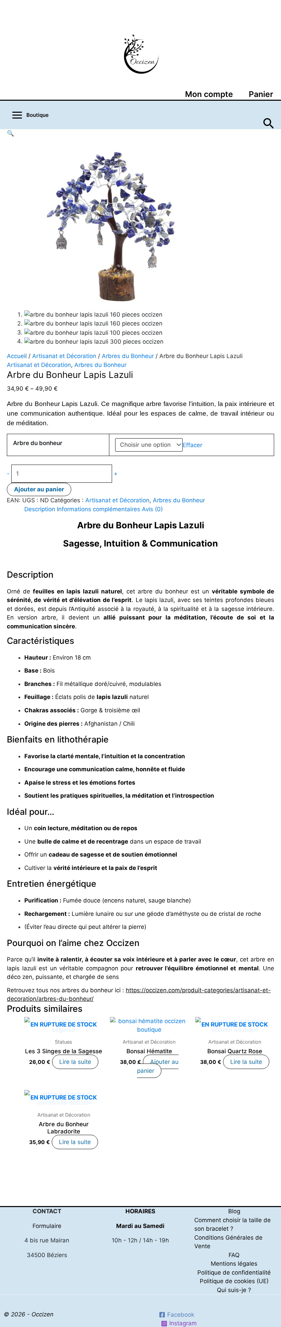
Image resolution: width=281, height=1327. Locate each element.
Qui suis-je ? (234, 1290)
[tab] (39, 509)
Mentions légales (234, 1263)
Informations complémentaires (98, 509)
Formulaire (47, 1225)
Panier (261, 94)
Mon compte (209, 94)
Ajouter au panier (39, 489)
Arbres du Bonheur (128, 356)
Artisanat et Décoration (64, 356)
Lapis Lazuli (79, 403)
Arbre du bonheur (37, 443)
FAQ (234, 1255)
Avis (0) (152, 509)
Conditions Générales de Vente (228, 1242)
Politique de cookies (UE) (234, 1281)
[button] (268, 121)
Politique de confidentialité (234, 1272)
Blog (234, 1211)
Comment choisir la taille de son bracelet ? (232, 1224)
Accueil (17, 356)
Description (39, 509)
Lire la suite (75, 1061)
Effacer (192, 444)
